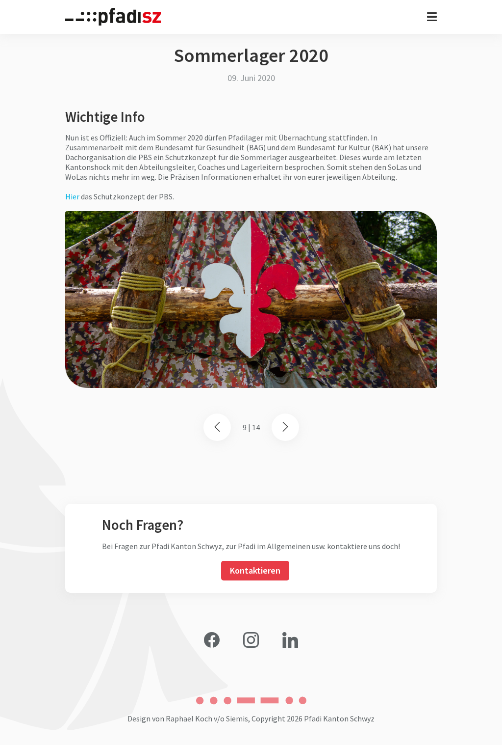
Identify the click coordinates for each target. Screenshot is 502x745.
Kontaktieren (255, 570)
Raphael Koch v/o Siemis (207, 718)
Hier (72, 196)
